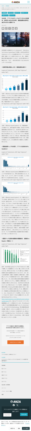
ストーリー (4, 388)
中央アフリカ (5, 15)
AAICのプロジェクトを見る (15, 342)
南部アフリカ (24, 12)
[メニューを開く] (28, 2)
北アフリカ (12, 15)
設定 (19, 428)
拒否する (12, 428)
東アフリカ (11, 12)
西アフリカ (17, 12)
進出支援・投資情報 (6, 384)
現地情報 (7, 5)
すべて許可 (25, 428)
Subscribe (24, 414)
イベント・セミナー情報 (7, 391)
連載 (2, 394)
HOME (3, 5)
